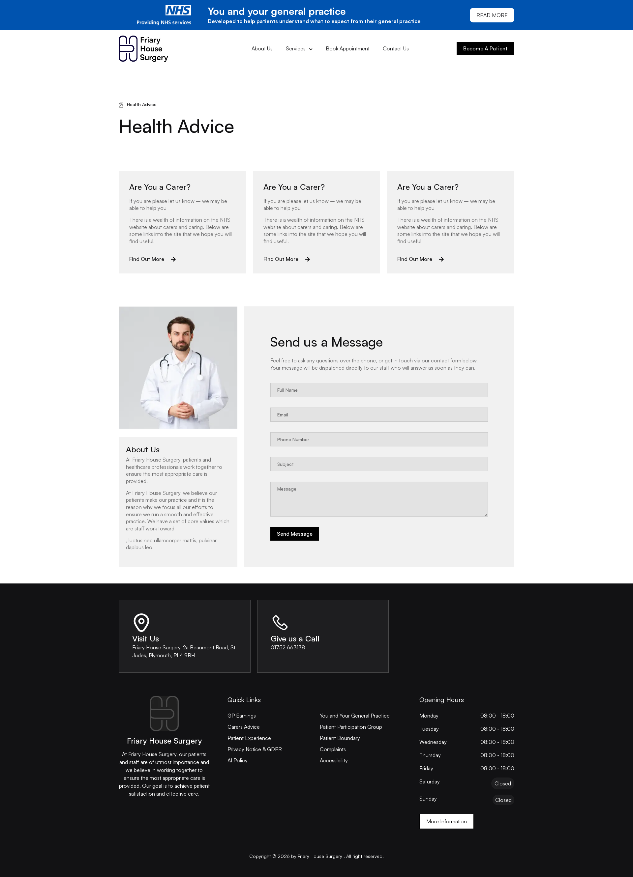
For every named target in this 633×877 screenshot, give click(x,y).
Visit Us (145, 638)
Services (296, 48)
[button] (152, 259)
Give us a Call (295, 638)
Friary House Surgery (164, 741)
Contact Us (396, 48)
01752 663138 (288, 647)
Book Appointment (348, 48)
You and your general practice (277, 11)
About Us (262, 48)
